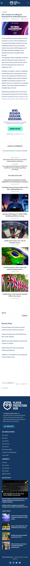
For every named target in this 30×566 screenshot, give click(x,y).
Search (4, 313)
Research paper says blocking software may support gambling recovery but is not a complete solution (14, 500)
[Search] (28, 3)
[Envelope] (20, 563)
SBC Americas (5, 443)
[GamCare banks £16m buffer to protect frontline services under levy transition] (6, 517)
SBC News (4, 438)
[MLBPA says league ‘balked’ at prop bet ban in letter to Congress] (6, 536)
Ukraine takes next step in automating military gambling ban (19, 545)
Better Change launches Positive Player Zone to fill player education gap (13, 494)
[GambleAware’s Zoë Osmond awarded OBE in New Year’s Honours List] (15, 283)
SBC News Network (8, 432)
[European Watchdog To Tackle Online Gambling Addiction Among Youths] (15, 203)
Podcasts (4, 462)
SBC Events (5, 435)
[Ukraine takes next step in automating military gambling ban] (6, 546)
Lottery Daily (5, 455)
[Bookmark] (26, 196)
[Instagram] (13, 563)
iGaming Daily (5, 468)
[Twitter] (10, 563)
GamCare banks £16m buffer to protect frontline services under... (19, 517)
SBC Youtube (5, 465)
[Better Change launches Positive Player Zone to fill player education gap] (15, 488)
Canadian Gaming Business (9, 452)
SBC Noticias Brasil (7, 449)
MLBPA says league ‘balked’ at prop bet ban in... (19, 536)
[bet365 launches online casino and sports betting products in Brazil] (15, 256)
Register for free (15, 129)
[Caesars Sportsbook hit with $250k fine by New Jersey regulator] (6, 527)
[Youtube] (16, 563)
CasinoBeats (5, 441)
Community (6, 459)
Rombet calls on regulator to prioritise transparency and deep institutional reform (15, 506)
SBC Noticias (5, 446)
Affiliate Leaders (6, 473)
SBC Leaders (5, 471)
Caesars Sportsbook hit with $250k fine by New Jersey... (19, 526)
